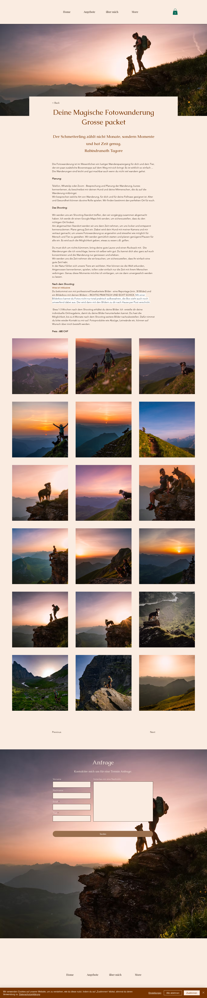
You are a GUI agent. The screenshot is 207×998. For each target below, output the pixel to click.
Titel (55, 813)
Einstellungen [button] (155, 992)
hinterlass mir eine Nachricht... (107, 779)
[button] (175, 12)
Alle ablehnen (172, 992)
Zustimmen (191, 992)
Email (55, 802)
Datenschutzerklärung (29, 994)
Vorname (57, 779)
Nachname (58, 790)
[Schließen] (203, 993)
